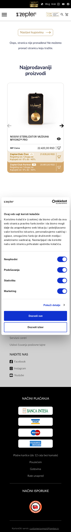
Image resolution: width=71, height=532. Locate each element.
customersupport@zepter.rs (44, 528)
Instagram (20, 368)
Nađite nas (19, 354)
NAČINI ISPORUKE (35, 491)
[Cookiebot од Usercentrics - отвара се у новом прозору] (52, 202)
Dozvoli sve (36, 315)
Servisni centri (18, 338)
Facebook (20, 361)
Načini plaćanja (35, 398)
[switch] (62, 270)
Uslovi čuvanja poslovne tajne (27, 344)
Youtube (19, 375)
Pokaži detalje (51, 304)
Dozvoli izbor (36, 327)
